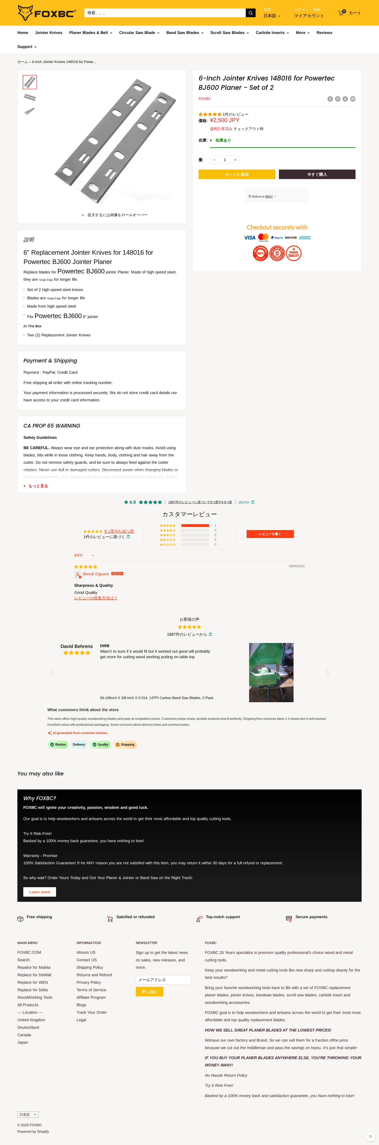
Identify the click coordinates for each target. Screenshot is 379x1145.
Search (23, 960)
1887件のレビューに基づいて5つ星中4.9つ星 (200, 502)
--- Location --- (30, 1012)
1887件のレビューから (187, 634)
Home (22, 32)
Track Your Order (92, 1012)
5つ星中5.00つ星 (119, 531)
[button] (211, 114)
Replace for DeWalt (34, 975)
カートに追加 (237, 174)
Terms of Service (91, 990)
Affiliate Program (91, 997)
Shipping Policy (90, 967)
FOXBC (205, 99)
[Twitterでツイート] (345, 98)
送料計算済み (221, 129)
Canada (24, 1035)
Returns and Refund (94, 975)
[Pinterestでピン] (338, 98)
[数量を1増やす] (235, 160)
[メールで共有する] (353, 98)
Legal (81, 1020)
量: (201, 160)
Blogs (81, 1005)
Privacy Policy (89, 982)
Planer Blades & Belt (88, 32)
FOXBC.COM (29, 952)
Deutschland (28, 1027)
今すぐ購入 (317, 174)
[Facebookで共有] (330, 98)
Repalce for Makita (33, 967)
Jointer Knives (48, 32)
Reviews (324, 32)
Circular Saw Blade (137, 32)
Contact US (87, 960)
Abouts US (86, 952)
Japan (22, 1042)
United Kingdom (31, 1020)
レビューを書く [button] (270, 534)
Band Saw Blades (182, 32)
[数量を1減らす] (214, 160)
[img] (85, 567)
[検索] (251, 12)
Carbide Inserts (270, 32)
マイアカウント (309, 15)
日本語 (25, 1115)
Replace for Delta (32, 990)
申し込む (150, 991)
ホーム (22, 62)
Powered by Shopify (33, 1132)
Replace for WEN (32, 982)
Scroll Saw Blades (227, 32)
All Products (27, 1005)
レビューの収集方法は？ (96, 598)
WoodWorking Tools (34, 997)
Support (24, 46)
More (300, 32)
